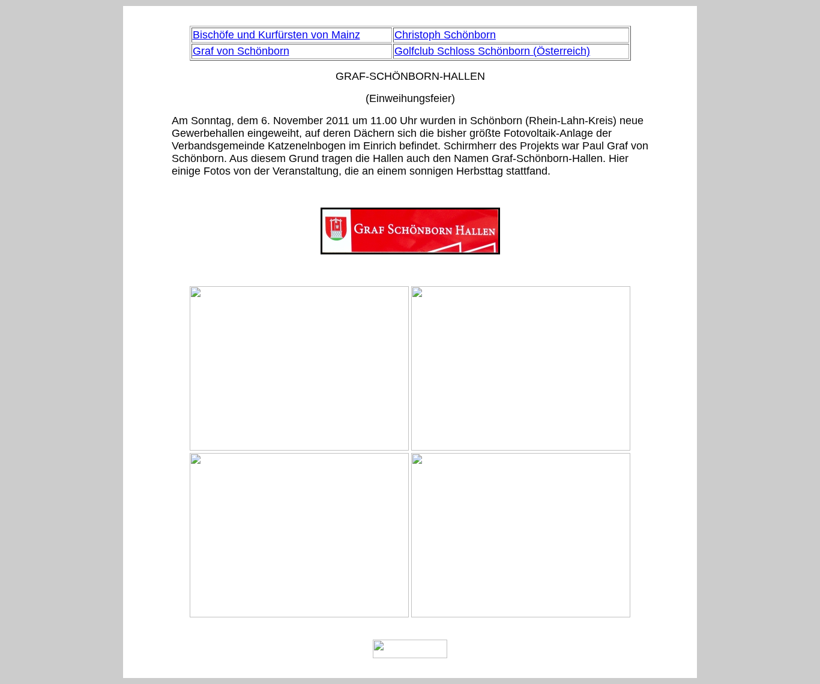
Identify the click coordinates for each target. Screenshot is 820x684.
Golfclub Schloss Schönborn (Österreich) (492, 51)
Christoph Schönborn (445, 35)
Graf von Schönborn (241, 51)
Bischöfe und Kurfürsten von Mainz (276, 35)
